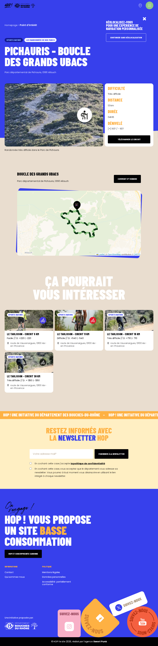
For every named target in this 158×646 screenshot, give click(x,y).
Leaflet (101, 254)
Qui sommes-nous (15, 576)
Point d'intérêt (28, 25)
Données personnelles (53, 576)
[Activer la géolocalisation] (140, 5)
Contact (9, 572)
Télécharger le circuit (129, 139)
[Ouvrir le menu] (149, 5)
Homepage (11, 25)
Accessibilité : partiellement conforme (56, 583)
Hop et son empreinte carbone (23, 553)
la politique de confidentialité (88, 463)
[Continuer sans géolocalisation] (144, 19)
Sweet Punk (100, 641)
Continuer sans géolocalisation (126, 37)
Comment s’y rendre (127, 179)
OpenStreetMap (114, 254)
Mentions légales (51, 572)
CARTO (137, 254)
